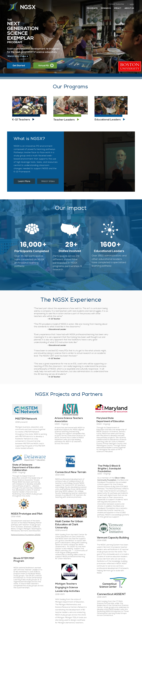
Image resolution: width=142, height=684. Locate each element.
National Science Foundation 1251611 (25, 535)
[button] (16, 56)
